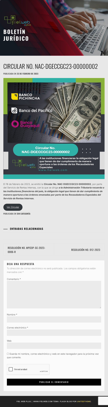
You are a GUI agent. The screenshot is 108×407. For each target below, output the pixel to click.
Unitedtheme (84, 401)
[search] (103, 27)
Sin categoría (23, 213)
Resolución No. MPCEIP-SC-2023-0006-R (26, 250)
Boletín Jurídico (16, 34)
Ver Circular (13, 207)
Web (9, 340)
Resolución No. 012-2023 (85, 250)
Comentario (14, 279)
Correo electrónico (17, 327)
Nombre (12, 314)
